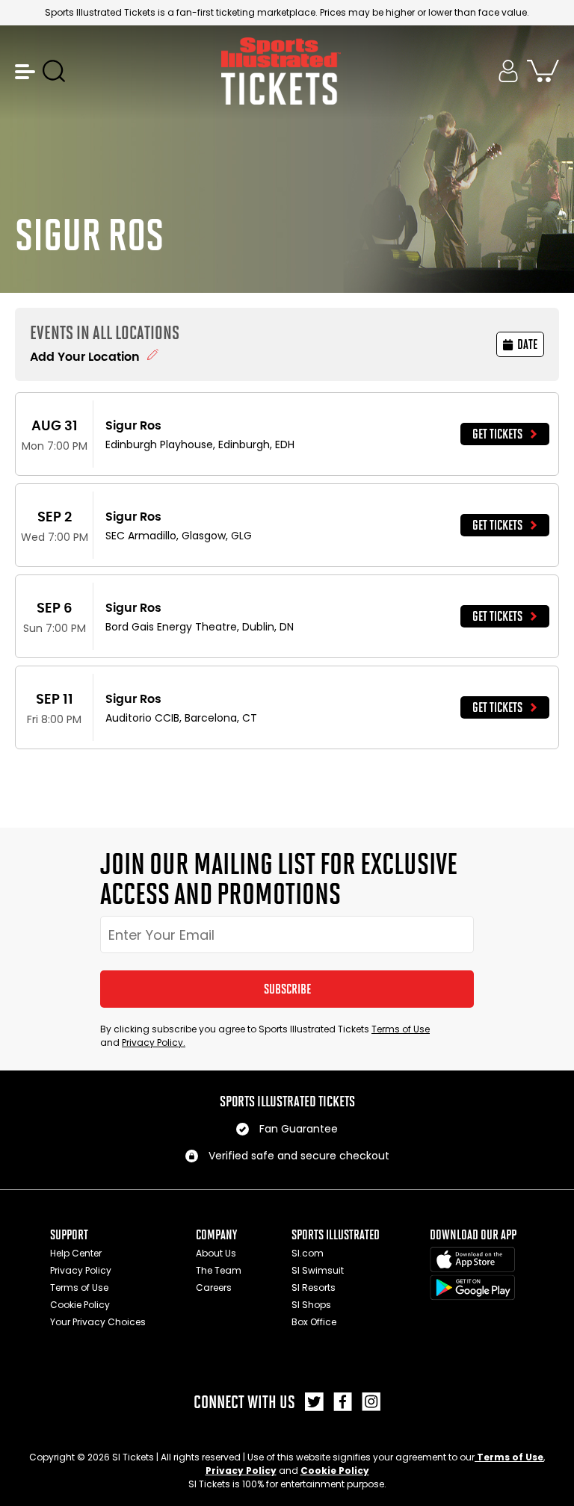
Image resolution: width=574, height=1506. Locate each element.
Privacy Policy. (153, 1042)
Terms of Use (400, 1029)
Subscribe (287, 989)
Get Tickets (497, 434)
